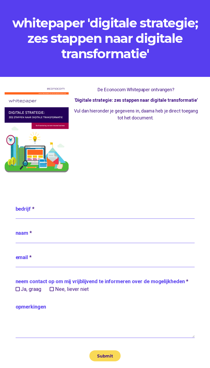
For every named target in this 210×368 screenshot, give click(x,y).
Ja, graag (31, 289)
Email (24, 257)
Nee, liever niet (72, 289)
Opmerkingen (31, 307)
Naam (24, 233)
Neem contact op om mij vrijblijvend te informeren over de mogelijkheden (102, 281)
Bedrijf (25, 209)
